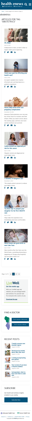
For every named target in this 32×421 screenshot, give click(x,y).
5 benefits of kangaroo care (13, 178)
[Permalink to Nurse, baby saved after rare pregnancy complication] (16, 100)
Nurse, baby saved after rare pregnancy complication (13, 108)
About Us (3, 416)
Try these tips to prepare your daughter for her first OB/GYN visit (14, 211)
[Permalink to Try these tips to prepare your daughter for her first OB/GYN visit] (16, 201)
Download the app (11, 299)
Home (3, 11)
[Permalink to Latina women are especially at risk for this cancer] (16, 138)
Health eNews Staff (19, 416)
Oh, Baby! (7, 43)
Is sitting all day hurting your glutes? (19, 358)
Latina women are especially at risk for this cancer (15, 147)
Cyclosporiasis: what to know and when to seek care (19, 373)
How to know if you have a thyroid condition (19, 365)
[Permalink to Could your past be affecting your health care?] (16, 65)
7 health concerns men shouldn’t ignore (18, 344)
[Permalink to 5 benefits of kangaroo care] (16, 171)
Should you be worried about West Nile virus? (18, 351)
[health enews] (12, 4)
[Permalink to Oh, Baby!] (16, 35)
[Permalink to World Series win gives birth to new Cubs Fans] (16, 235)
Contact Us (10, 416)
